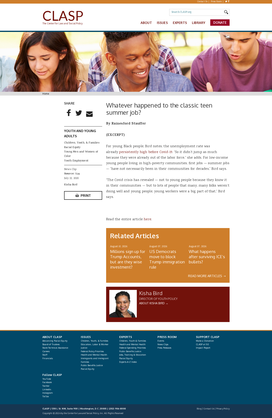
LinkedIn (46, 389)
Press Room (216, 1)
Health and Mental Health (94, 354)
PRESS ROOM (167, 337)
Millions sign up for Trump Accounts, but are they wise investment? (127, 259)
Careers (46, 351)
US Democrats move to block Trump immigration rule (167, 259)
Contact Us (202, 1)
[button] (69, 116)
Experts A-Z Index (128, 362)
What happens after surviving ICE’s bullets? (207, 256)
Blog (199, 408)
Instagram (47, 392)
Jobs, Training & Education (132, 354)
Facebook (47, 382)
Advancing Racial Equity (54, 340)
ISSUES (86, 337)
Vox (77, 174)
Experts (180, 23)
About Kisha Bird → (153, 303)
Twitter (45, 385)
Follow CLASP (52, 374)
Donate (220, 23)
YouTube (46, 378)
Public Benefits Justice (92, 365)
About (146, 23)
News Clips (163, 344)
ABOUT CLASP (52, 337)
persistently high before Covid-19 (145, 152)
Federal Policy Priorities (92, 351)
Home (45, 93)
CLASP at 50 (202, 344)
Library (198, 23)
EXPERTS (125, 337)
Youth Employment (76, 161)
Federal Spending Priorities (132, 347)
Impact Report (203, 347)
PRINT (86, 195)
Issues (162, 23)
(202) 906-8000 (117, 408)
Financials (47, 358)
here (147, 219)
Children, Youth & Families (132, 340)
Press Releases (164, 347)
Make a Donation (205, 340)
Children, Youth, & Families (81, 143)
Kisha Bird (150, 293)
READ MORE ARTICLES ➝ (207, 276)
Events (161, 340)
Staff (44, 354)
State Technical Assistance (55, 347)
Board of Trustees (51, 344)
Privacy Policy (223, 408)
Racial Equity (72, 147)
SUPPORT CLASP (207, 337)
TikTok (45, 396)
